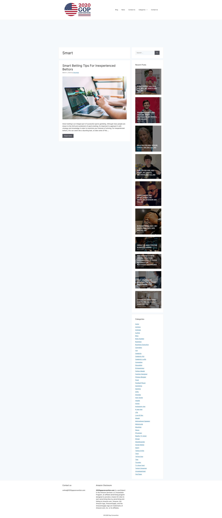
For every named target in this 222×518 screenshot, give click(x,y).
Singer (137, 439)
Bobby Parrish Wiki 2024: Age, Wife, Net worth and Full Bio (147, 88)
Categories (142, 10)
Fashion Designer (141, 374)
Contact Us (131, 10)
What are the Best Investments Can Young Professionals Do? (146, 282)
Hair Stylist (139, 398)
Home (137, 403)
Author (137, 333)
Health (137, 400)
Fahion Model (140, 371)
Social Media (139, 445)
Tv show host (140, 465)
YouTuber (138, 474)
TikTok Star (139, 456)
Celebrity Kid (139, 356)
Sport (137, 448)
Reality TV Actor (141, 436)
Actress (138, 327)
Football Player (140, 383)
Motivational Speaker (142, 421)
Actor (137, 324)
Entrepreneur (139, 368)
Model (137, 418)
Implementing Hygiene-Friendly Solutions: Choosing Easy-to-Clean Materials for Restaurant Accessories (147, 260)
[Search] (157, 53)
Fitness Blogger (140, 377)
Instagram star (140, 406)
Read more (68, 136)
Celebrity (138, 353)
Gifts (137, 392)
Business (138, 342)
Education (138, 365)
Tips (136, 459)
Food (137, 380)
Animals (138, 330)
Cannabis (138, 347)
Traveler (138, 462)
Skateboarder (140, 442)
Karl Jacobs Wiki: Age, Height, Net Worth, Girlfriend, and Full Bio (146, 172)
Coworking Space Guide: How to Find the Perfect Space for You (146, 302)
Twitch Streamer (141, 468)
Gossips (138, 395)
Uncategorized (140, 471)
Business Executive (142, 345)
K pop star (138, 409)
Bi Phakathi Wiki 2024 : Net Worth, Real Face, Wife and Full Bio (147, 228)
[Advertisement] (111, 32)
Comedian (138, 362)
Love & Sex (139, 415)
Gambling (138, 386)
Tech (137, 454)
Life (136, 412)
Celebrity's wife (140, 359)
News (123, 10)
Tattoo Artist (139, 451)
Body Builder (139, 339)
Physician (138, 433)
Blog (116, 10)
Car (136, 350)
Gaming (138, 389)
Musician (138, 427)
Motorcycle (139, 424)
